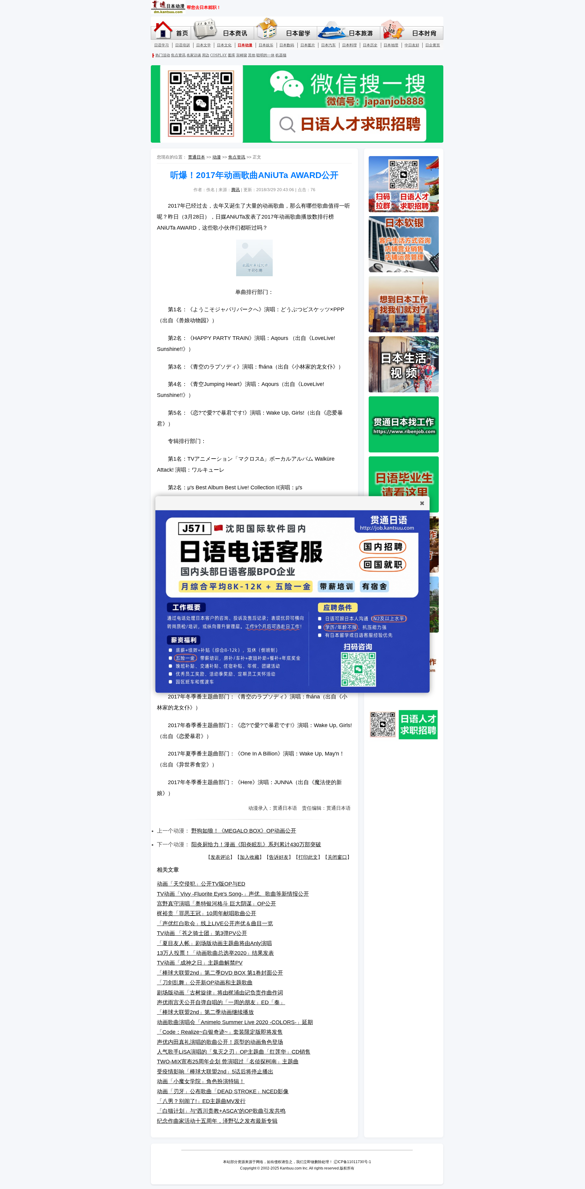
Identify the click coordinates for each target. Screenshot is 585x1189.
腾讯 (235, 189)
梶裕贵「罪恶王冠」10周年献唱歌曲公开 (206, 913)
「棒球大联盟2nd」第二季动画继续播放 (205, 1012)
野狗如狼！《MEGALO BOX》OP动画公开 (243, 831)
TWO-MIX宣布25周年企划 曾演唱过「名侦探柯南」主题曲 (228, 1062)
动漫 (216, 157)
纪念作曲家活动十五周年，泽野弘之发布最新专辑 (217, 1121)
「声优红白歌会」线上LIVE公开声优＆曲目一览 (215, 923)
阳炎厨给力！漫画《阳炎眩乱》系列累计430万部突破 (256, 844)
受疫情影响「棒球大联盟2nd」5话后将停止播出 (215, 1072)
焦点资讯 (236, 157)
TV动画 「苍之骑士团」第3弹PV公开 (202, 933)
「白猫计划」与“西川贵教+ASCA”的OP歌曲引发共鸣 (221, 1111)
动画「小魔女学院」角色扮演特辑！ (201, 1081)
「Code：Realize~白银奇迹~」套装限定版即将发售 (220, 1032)
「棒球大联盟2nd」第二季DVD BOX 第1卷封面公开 (220, 973)
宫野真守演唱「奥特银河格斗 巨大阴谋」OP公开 (216, 904)
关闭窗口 (337, 857)
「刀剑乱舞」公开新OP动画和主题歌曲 (205, 983)
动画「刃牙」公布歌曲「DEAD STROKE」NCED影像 (223, 1091)
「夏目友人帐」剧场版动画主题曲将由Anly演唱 (214, 943)
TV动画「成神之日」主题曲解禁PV (200, 963)
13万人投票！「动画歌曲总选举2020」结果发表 (215, 953)
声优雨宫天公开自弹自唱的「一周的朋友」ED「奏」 (221, 1002)
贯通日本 (196, 157)
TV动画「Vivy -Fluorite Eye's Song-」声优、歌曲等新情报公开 (233, 894)
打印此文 (308, 857)
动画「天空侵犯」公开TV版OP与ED (201, 884)
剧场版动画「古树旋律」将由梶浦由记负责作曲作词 (220, 993)
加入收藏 (249, 857)
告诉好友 (279, 857)
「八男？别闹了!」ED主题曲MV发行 (201, 1101)
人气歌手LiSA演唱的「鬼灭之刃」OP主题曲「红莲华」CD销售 (233, 1052)
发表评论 (220, 857)
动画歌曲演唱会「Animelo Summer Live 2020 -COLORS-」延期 (235, 1022)
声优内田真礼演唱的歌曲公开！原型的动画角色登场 (220, 1042)
